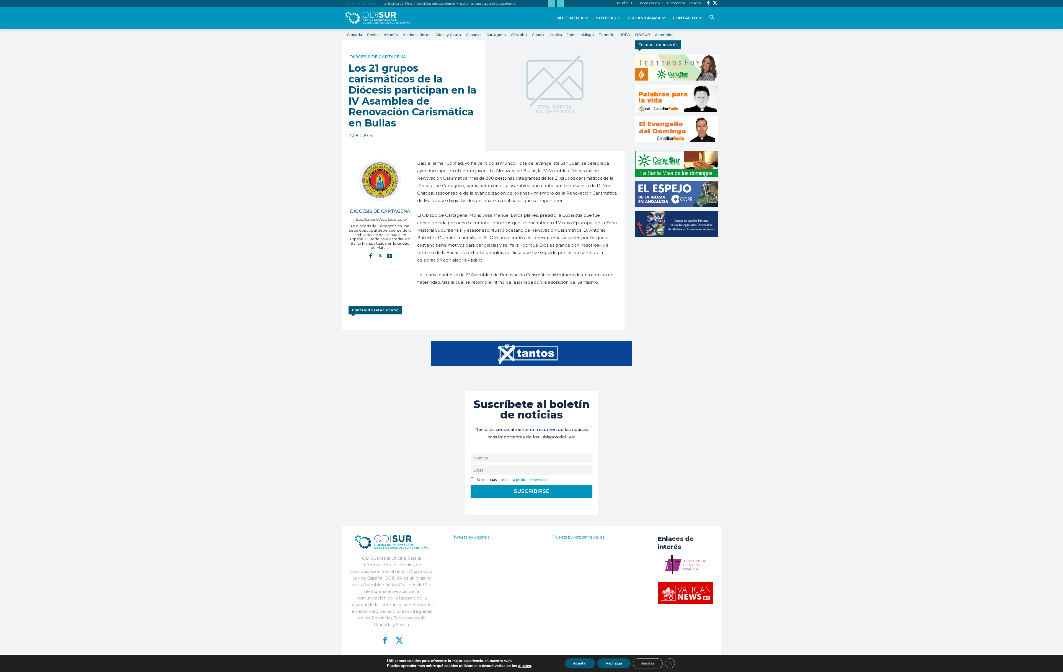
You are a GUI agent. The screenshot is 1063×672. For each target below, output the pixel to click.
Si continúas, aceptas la (513, 479)
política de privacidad (533, 479)
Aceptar (580, 663)
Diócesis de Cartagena (377, 57)
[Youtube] (389, 256)
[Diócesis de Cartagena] (380, 180)
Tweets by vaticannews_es (578, 537)
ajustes (524, 665)
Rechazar (614, 663)
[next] (560, 3)
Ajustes (647, 663)
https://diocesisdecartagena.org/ (380, 219)
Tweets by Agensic (471, 537)
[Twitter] (715, 3)
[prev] (551, 3)
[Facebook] (708, 3)
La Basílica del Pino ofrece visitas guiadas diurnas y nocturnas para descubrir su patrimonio (449, 4)
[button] (712, 17)
